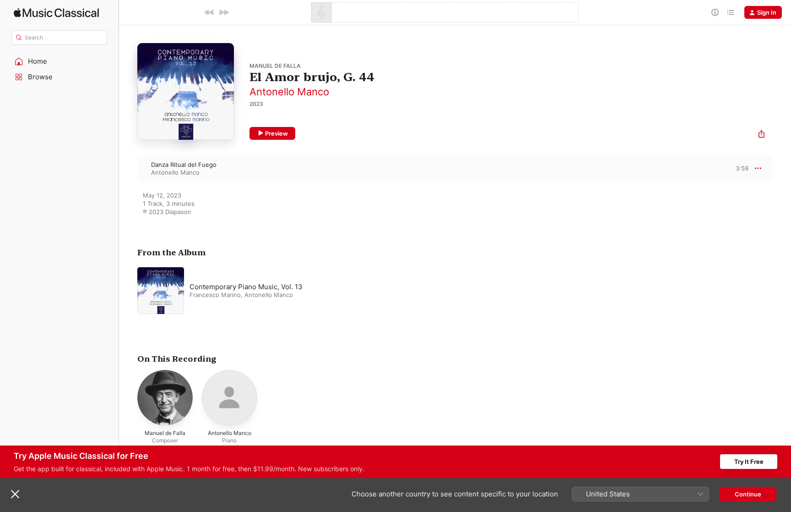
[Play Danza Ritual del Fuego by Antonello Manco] (128, 168)
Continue (748, 494)
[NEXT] (224, 12)
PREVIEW (738, 168)
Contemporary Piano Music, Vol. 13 (246, 286)
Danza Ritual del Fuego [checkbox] (184, 164)
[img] (56, 12)
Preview (276, 133)
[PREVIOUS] (209, 12)
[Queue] (730, 12)
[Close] (15, 494)
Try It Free (749, 461)
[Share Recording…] (761, 135)
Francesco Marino (215, 294)
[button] (59, 61)
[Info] (715, 12)
